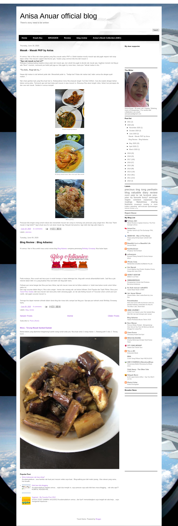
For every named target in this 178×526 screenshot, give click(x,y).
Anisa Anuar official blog (58, 16)
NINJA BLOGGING (134, 338)
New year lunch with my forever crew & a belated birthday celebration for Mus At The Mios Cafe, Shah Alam (140, 304)
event (127, 195)
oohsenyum (131, 254)
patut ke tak (136, 195)
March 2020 (133, 149)
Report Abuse (130, 213)
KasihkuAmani (132, 249)
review (31, 310)
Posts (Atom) (34, 321)
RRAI (129, 356)
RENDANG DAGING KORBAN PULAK (139, 264)
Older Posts (113, 316)
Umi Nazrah (131, 267)
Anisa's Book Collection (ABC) (107, 38)
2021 (129, 122)
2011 (129, 178)
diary (145, 192)
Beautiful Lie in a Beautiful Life (138, 243)
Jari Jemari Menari (134, 293)
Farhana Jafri (132, 221)
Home (24, 38)
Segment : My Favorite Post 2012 (44, 497)
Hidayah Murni (132, 375)
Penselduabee (132, 301)
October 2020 (134, 131)
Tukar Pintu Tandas (27, 292)
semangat (153, 197)
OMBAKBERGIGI (133, 280)
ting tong (141, 189)
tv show (154, 204)
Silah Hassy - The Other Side (138, 369)
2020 (129, 125)
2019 (129, 153)
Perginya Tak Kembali (134, 251)
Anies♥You (131, 228)
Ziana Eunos (132, 332)
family (136, 208)
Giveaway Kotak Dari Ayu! (135, 334)
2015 (129, 165)
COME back (131, 371)
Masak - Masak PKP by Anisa (36, 50)
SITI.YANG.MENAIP (134, 345)
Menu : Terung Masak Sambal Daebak (36, 328)
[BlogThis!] (53, 229)
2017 (129, 159)
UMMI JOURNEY (133, 310)
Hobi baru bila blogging (40, 485)
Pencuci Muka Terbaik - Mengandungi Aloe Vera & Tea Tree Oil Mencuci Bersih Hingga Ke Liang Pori (140, 327)
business (128, 204)
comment (137, 200)
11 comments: (38, 229)
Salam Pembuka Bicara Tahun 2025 (139, 319)
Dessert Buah (131, 245)
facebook (147, 195)
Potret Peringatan (133, 384)
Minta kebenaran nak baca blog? (33, 477)
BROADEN (53, 38)
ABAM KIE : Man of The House (138, 236)
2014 (129, 169)
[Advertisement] (141, 433)
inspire (128, 200)
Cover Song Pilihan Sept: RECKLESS (139, 358)
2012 (129, 175)
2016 (129, 162)
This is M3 (131, 351)
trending (146, 204)
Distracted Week (132, 353)
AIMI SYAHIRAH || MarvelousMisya (140, 362)
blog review (82, 38)
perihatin (152, 189)
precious (28, 232)
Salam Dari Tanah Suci (134, 347)
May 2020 (133, 143)
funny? (145, 197)
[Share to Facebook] (58, 229)
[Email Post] (46, 229)
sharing (154, 202)
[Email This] (51, 229)
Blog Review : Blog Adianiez (36, 242)
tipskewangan (152, 206)
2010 (129, 181)
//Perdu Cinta (132, 262)
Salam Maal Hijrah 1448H (135, 290)
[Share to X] (55, 229)
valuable (136, 192)
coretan (132, 208)
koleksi (127, 206)
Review (67, 38)
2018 (129, 156)
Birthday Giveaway (88, 248)
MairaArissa (141, 202)
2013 (129, 172)
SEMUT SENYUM (133, 275)
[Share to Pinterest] (60, 229)
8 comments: (38, 307)
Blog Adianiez (62, 248)
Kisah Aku (37, 38)
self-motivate (142, 206)
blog (27, 310)
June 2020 (133, 134)
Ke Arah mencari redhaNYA (137, 288)
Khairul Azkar (132, 382)
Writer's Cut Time (132, 277)
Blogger (98, 519)
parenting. (133, 206)
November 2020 (135, 128)
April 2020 (133, 146)
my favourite (135, 197)
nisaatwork (138, 204)
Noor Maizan (132, 323)
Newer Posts (26, 316)
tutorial (127, 208)
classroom (147, 200)
